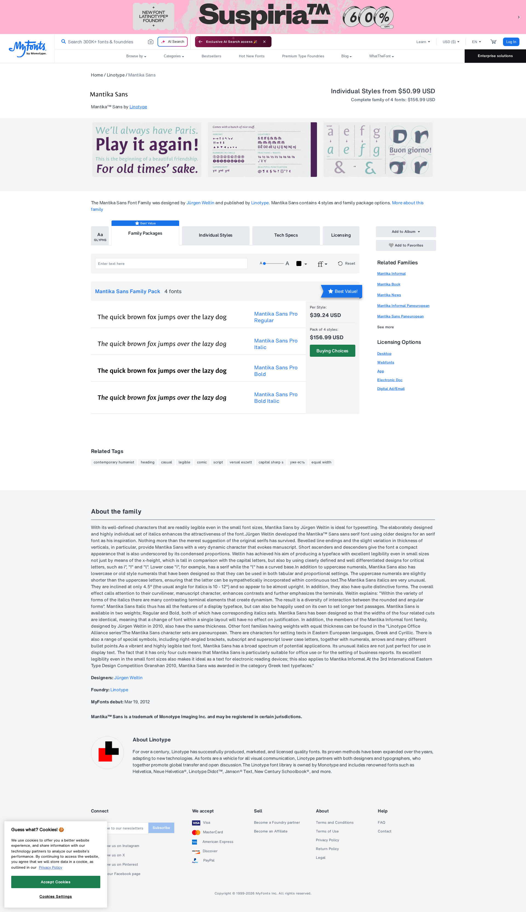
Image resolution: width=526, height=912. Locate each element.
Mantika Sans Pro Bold (276, 371)
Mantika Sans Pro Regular (276, 317)
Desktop (384, 353)
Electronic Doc (389, 380)
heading (148, 462)
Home (97, 75)
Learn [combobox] (421, 41)
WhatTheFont (380, 56)
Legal (320, 858)
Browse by (134, 56)
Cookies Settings (55, 896)
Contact (384, 831)
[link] (62, 41)
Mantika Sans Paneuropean (400, 316)
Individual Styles (216, 235)
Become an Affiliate (271, 831)
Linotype (115, 75)
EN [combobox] (474, 41)
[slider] (273, 263)
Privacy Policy (327, 840)
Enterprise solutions (495, 55)
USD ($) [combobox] (449, 41)
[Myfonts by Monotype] (28, 49)
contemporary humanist (114, 462)
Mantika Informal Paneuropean (403, 305)
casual (166, 462)
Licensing (341, 235)
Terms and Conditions (335, 822)
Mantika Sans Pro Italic (276, 344)
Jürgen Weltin (201, 202)
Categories (172, 56)
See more (385, 327)
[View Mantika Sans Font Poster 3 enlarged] (378, 149)
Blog (344, 56)
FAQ (381, 822)
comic (202, 462)
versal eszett (241, 462)
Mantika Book (388, 284)
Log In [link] (511, 42)
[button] (519, 16)
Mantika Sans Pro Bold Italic (276, 397)
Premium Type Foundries (303, 56)
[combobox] (123, 41)
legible (184, 462)
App (380, 371)
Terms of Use (327, 831)
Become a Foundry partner (277, 822)
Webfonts (385, 362)
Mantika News (389, 295)
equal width (321, 462)
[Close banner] (264, 41)
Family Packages (145, 233)
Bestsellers (211, 56)
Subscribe (161, 827)
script (218, 462)
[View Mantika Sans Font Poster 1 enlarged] (146, 149)
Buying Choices (332, 350)
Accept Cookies (55, 882)
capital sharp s (271, 462)
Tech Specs (286, 235)
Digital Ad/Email (391, 388)
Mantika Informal (391, 273)
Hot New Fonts (252, 56)
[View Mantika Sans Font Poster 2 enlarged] (262, 149)
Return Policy (327, 849)
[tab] (100, 235)
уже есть (297, 462)
